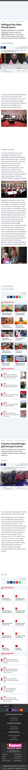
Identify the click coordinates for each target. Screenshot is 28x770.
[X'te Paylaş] (4, 47)
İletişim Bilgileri (17, 760)
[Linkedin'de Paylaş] (14, 297)
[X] (10, 710)
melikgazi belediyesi (8, 43)
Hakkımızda (5, 754)
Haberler (3, 21)
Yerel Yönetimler (10, 21)
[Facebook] (7, 710)
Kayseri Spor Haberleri (14, 735)
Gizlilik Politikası (17, 754)
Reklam (4, 758)
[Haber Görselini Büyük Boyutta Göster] (14, 61)
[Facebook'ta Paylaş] (2, 47)
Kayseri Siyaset (14, 720)
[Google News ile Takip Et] (23, 71)
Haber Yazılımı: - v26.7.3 (14, 768)
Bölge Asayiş (9, 440)
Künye (3, 756)
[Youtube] (18, 710)
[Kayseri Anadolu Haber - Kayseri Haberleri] (14, 746)
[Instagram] (13, 710)
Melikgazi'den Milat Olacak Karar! (20, 21)
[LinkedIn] (16, 710)
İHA (8, 71)
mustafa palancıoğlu (9, 289)
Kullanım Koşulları (6, 760)
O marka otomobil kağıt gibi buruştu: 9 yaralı (20, 440)
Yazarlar (14, 737)
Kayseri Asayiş (14, 727)
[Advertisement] (14, 10)
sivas (5, 460)
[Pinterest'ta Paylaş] (17, 297)
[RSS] (21, 710)
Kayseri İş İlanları (14, 739)
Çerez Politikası (17, 756)
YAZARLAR (6, 706)
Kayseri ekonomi (14, 729)
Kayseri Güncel (14, 718)
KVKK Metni (17, 758)
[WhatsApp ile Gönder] (20, 297)
